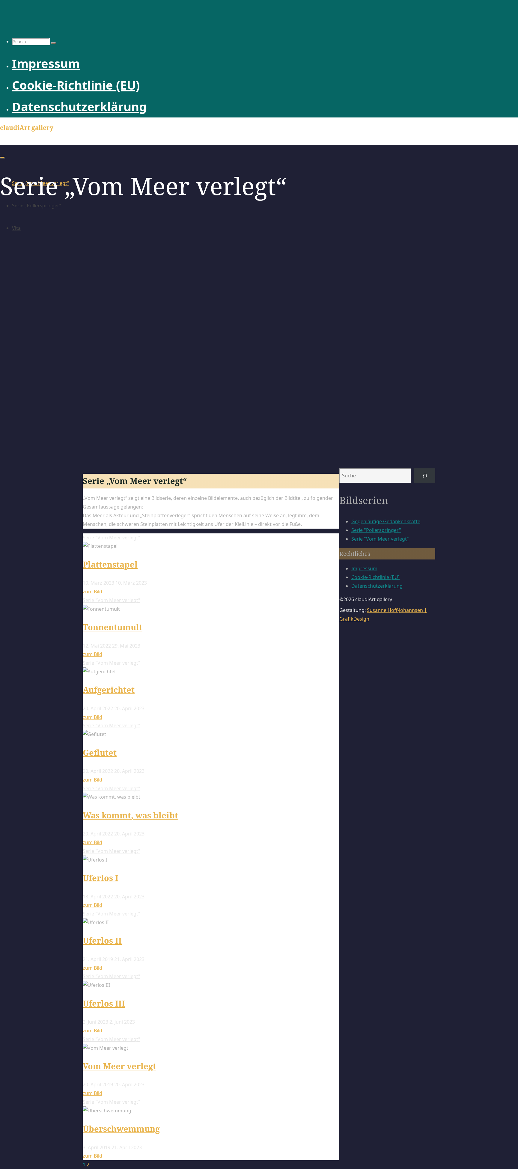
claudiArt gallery (26, 127)
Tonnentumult (112, 627)
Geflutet (100, 752)
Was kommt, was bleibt (130, 815)
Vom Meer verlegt (119, 1066)
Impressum (364, 568)
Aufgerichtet (109, 689)
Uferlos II (102, 940)
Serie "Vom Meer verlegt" (111, 537)
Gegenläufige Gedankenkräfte (385, 521)
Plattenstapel (110, 564)
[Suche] (424, 475)
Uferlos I (100, 877)
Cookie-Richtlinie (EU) (375, 577)
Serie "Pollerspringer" (376, 530)
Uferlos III (104, 1003)
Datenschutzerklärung (377, 586)
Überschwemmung (121, 1128)
